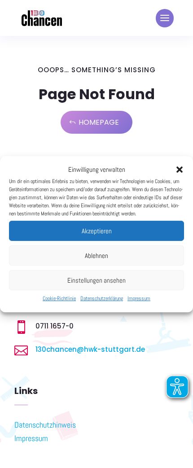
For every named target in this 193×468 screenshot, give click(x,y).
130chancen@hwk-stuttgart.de (90, 349)
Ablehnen (96, 255)
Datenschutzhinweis (45, 425)
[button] (179, 169)
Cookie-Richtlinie (59, 298)
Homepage (99, 122)
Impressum (138, 298)
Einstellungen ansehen (96, 280)
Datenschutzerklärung (101, 298)
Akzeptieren (97, 231)
